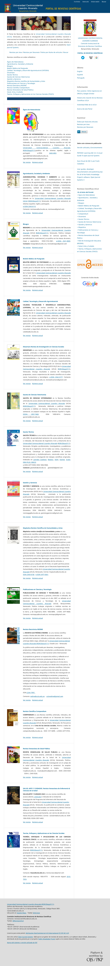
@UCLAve (36, 913)
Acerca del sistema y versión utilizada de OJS (22, 943)
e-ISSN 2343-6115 (29, 206)
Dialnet (62, 460)
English (79, 71)
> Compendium (82, 214)
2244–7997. (30, 693)
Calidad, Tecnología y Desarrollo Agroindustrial (40, 301)
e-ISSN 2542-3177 (56, 377)
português (81, 78)
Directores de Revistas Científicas (90, 46)
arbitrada (37, 797)
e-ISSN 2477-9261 (42, 574)
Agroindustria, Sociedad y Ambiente (20, 64)
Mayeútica (82, 227)
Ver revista (27, 162)
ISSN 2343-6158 (28, 574)
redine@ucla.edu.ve (37, 696)
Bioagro (10, 66)
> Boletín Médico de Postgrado (88, 206)
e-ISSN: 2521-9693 (63, 241)
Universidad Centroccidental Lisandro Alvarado (46, 148)
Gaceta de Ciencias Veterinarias (18, 77)
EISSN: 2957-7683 (31, 414)
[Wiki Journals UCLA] (91, 59)
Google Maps (21, 913)
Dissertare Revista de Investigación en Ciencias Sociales (43, 347)
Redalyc (50, 460)
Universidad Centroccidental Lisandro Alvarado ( (24, 904)
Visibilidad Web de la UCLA (86, 105)
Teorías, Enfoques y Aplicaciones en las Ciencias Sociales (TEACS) (30, 94)
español (80, 75)
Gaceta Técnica (12, 75)
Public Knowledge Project (46, 939)
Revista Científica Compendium (18, 88)
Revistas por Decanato (31, 52)
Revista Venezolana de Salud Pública (20, 90)
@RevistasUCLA (18, 921)
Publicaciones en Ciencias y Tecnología (21, 83)
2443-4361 (53, 153)
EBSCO (33, 462)
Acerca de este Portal (84, 109)
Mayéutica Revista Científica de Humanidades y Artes (43, 528)
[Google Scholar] (90, 283)
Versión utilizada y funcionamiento (89, 147)
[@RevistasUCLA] (82, 59)
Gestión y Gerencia (14, 79)
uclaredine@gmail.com (54, 696)
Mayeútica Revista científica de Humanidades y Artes (26, 81)
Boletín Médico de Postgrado (17, 68)
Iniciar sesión (95, 2)
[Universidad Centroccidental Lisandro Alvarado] (90, 35)
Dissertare (11, 73)
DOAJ (56, 460)
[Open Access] (90, 268)
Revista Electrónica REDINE (17, 85)
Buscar (104, 2)
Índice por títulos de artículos (51, 52)
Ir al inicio (77, 2)
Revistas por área (15, 52)
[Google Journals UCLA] (96, 59)
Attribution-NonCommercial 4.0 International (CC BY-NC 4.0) (47, 933)
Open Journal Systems (25, 937)
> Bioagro (80, 203)
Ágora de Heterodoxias (15, 62)
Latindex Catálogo (40, 460)
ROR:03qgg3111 (29, 150)
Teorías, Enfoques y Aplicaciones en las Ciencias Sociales (43, 833)
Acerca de (85, 2)
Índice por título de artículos (87, 122)
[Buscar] (82, 133)
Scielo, (68, 460)
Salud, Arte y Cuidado (15, 92)
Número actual (37, 162)
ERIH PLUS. (27, 462)
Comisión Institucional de (90, 43)
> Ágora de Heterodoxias (86, 195)
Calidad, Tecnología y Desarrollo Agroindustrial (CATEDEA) (28, 70)
